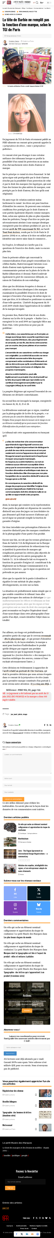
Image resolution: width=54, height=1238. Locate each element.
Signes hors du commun (13, 14)
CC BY (41, 86)
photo (20, 714)
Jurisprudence (10, 11)
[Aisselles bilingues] (45, 1104)
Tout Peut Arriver (11, 232)
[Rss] (49, 1218)
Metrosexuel (7, 1125)
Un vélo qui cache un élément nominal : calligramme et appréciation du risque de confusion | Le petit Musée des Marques (23, 930)
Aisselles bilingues (10, 1101)
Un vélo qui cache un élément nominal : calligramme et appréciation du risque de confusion (34, 827)
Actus (22, 874)
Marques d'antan (25, 842)
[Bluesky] (38, 908)
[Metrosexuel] (45, 1127)
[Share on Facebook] (16, 1234)
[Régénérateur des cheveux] (45, 1093)
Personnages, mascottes (28, 11)
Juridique (23, 833)
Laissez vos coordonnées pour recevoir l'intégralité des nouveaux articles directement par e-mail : (27, 1038)
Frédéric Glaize (14, 41)
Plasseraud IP (18, 733)
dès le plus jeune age (14, 639)
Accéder (27, 1010)
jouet (15, 714)
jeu (12, 714)
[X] (47, 725)
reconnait (46, 636)
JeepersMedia (34, 86)
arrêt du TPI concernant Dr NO (24, 229)
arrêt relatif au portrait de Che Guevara (23, 671)
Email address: (25, 1177)
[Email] (32, 1234)
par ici (6, 1208)
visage (25, 714)
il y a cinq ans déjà (40, 684)
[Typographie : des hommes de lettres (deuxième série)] (45, 1115)
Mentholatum (23, 838)
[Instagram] (15, 908)
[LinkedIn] (50, 725)
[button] (5, 3)
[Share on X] (21, 1234)
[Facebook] (44, 725)
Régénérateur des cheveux (13, 1090)
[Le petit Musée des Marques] (21, 3)
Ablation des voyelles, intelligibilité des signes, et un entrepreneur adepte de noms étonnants (33, 868)
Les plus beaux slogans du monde (17, 937)
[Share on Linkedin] (27, 1234)
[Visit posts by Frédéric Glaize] (5, 42)
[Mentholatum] (10, 842)
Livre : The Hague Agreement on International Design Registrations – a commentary (32, 853)
